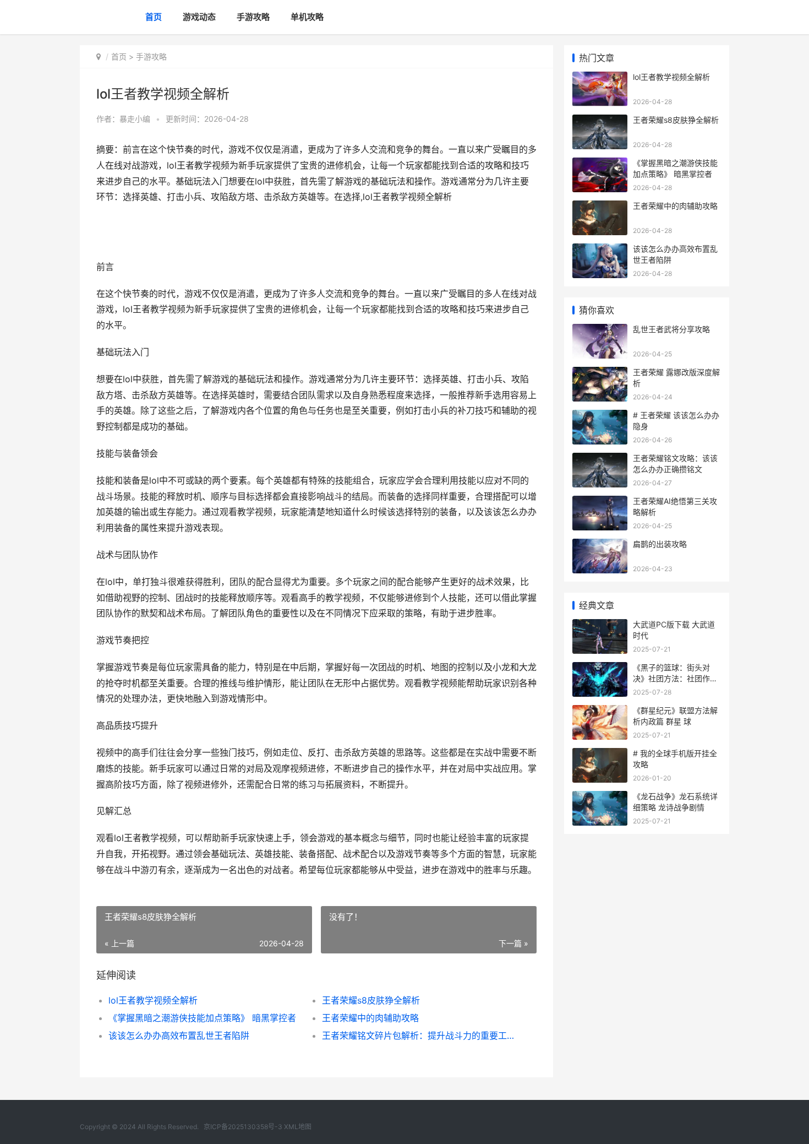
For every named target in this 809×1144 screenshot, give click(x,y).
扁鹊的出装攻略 (660, 544)
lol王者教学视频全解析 (153, 1000)
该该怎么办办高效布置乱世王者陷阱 (178, 1035)
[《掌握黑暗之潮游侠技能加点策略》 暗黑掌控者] (599, 164)
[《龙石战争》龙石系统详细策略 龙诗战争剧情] (599, 798)
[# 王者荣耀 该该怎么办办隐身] (599, 416)
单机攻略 (307, 17)
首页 (153, 17)
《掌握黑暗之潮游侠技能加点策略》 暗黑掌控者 (202, 1017)
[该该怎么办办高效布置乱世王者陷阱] (599, 250)
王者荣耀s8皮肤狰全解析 (371, 1000)
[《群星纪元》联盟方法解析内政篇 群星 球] (599, 712)
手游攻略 (253, 17)
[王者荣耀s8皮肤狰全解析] (599, 121)
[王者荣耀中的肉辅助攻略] (599, 207)
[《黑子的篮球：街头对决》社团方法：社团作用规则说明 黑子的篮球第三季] (599, 669)
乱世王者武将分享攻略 (671, 329)
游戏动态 (199, 17)
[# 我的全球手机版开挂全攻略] (599, 755)
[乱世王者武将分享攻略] (599, 330)
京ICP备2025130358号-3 (243, 1127)
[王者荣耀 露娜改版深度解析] (599, 373)
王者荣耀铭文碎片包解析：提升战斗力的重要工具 (418, 1035)
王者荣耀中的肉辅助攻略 (370, 1017)
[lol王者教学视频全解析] (599, 78)
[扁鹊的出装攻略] (599, 545)
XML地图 (297, 1127)
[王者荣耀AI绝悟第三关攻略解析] (599, 502)
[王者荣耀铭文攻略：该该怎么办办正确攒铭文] (599, 459)
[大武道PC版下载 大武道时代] (599, 626)
